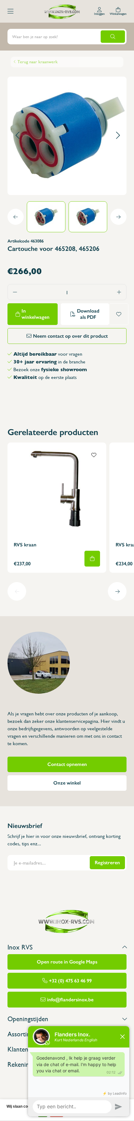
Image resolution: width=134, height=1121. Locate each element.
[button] (17, 135)
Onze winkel (67, 783)
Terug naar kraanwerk (37, 61)
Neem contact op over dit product (70, 336)
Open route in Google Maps (67, 962)
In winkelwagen (36, 314)
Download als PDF (88, 314)
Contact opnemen (67, 764)
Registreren (107, 862)
